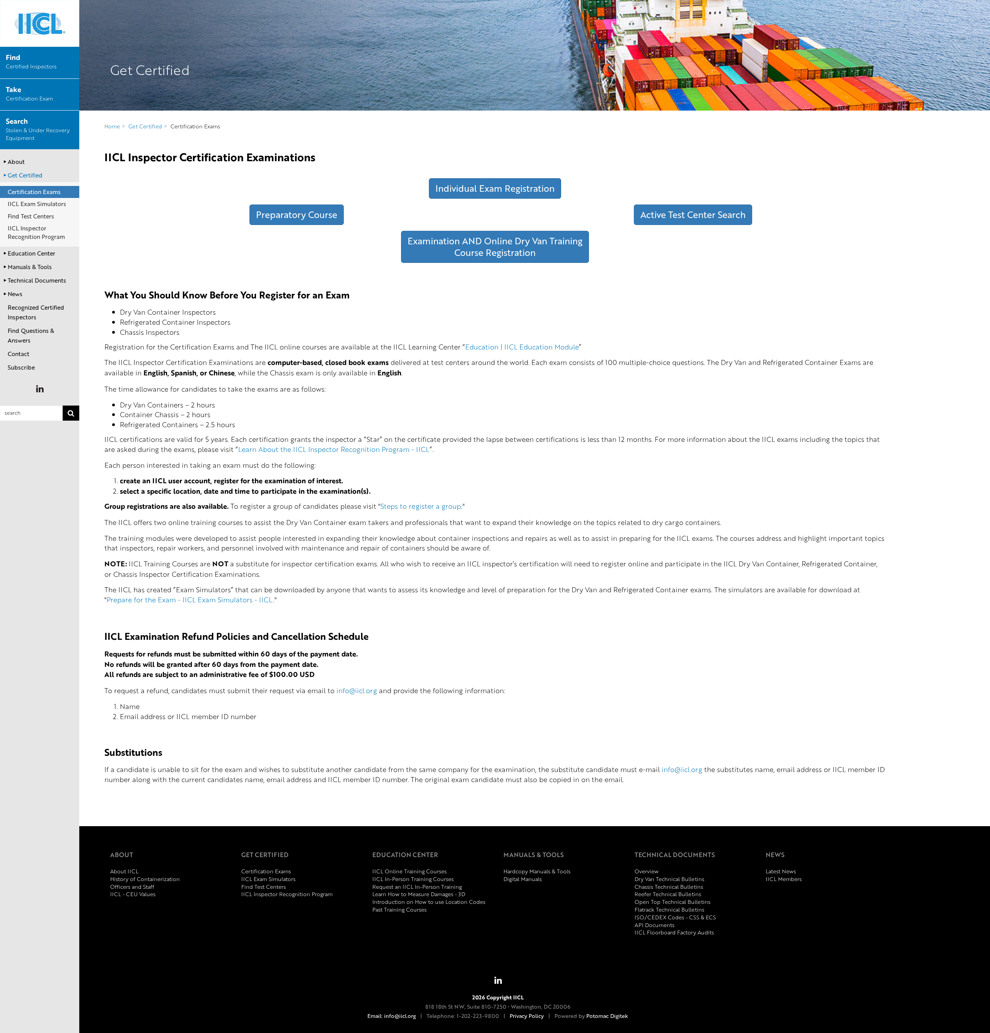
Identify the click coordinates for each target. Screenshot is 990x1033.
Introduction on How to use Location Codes (428, 901)
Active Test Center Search (693, 214)
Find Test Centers (31, 216)
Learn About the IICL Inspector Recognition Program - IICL (334, 449)
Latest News (781, 871)
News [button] (15, 294)
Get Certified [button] (25, 175)
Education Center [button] (31, 253)
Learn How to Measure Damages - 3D (418, 894)
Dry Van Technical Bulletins (669, 879)
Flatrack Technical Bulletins (669, 909)
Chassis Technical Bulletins (669, 886)
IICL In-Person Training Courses (413, 879)
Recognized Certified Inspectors (36, 312)
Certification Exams (34, 192)
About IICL (124, 871)
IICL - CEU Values (132, 894)
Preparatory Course (296, 214)
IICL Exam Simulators (37, 203)
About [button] (16, 161)
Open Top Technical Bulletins (672, 901)
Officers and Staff (132, 886)
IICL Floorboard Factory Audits (674, 932)
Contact (18, 353)
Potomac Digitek (607, 1015)
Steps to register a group (421, 506)
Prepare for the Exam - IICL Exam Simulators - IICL (190, 599)
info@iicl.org (356, 690)
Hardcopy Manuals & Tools (537, 871)
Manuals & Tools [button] (30, 267)
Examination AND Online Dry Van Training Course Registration (495, 247)
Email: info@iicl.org (391, 1015)
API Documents (654, 925)
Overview (647, 871)
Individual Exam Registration (495, 188)
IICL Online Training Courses (409, 871)
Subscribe (21, 367)
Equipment (38, 129)
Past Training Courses (399, 909)
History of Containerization (145, 879)
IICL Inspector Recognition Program (36, 232)
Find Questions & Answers (31, 335)
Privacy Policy (527, 1015)
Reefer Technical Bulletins (668, 894)
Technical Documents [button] (37, 280)
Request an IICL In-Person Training (417, 886)
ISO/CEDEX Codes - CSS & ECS (675, 917)
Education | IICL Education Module (522, 346)
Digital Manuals (523, 879)
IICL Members (784, 879)
